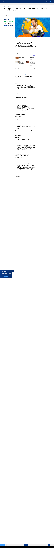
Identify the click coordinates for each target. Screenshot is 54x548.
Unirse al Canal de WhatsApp (9, 21)
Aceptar (6, 276)
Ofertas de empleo (17, 176)
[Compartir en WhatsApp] (8, 19)
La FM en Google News (9, 23)
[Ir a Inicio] (2, 2)
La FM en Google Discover (9, 25)
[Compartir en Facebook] (5, 19)
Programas (47, 1)
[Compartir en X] (6, 19)
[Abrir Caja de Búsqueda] (52, 1)
